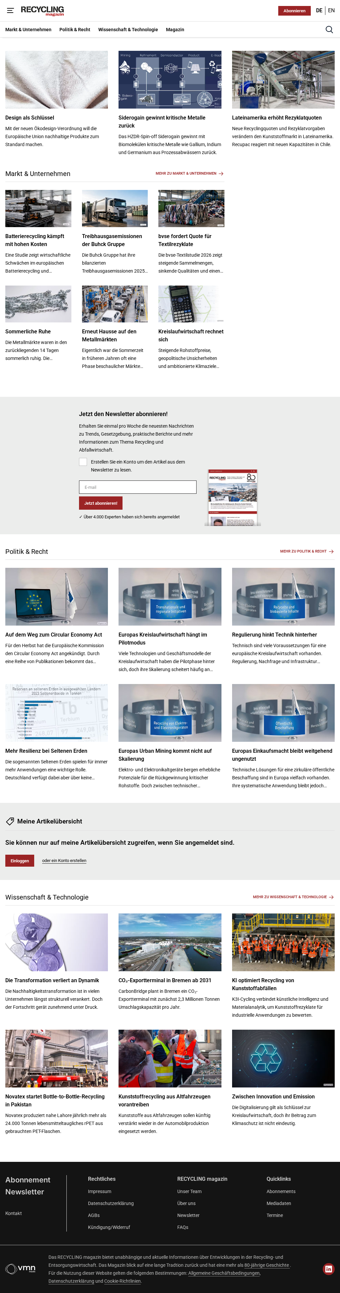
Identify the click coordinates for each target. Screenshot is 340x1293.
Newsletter (24, 1191)
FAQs (182, 1227)
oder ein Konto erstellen (64, 860)
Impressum (99, 1191)
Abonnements (281, 1191)
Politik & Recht (26, 552)
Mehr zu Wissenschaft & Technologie (290, 897)
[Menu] (10, 10)
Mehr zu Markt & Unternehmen (186, 173)
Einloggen (20, 860)
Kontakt (13, 1213)
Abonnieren (294, 10)
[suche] (329, 30)
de (319, 10)
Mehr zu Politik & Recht (303, 551)
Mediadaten (279, 1203)
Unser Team (189, 1191)
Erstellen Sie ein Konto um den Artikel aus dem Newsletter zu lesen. (138, 466)
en (331, 10)
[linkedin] (329, 1269)
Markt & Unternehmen (37, 174)
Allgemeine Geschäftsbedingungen (224, 1273)
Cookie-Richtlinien (122, 1281)
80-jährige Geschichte (267, 1265)
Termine (275, 1215)
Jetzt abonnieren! (100, 503)
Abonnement (27, 1179)
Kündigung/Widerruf (109, 1227)
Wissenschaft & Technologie (47, 897)
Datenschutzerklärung (111, 1203)
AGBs (94, 1215)
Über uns (186, 1203)
